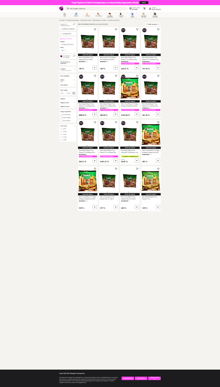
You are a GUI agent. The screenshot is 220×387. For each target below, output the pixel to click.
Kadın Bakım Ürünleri (85, 20)
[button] (86, 52)
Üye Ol (153, 9)
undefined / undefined (68, 29)
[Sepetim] (144, 8)
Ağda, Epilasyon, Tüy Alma (99, 20)
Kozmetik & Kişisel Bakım (72, 20)
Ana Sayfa (62, 20)
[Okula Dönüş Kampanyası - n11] (110, 2)
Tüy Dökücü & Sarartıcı (113, 20)
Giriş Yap (158, 9)
